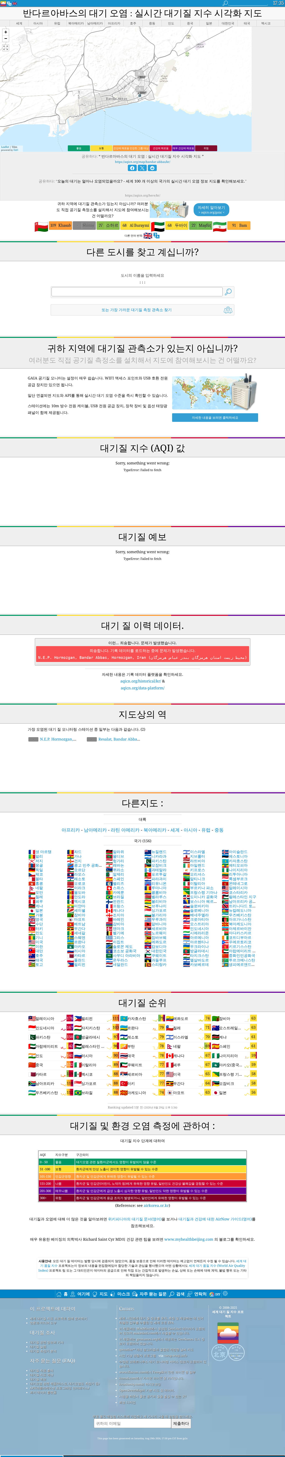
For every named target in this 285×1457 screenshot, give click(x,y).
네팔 (35, 887)
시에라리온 (196, 932)
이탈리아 (194, 883)
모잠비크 (155, 865)
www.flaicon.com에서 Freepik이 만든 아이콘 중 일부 (157, 1372)
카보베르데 (196, 964)
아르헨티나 (196, 941)
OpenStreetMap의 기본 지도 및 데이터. (146, 1390)
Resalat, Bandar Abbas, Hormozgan (113, 741)
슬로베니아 (196, 910)
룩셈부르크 (235, 878)
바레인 (115, 919)
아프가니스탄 (236, 919)
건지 (74, 860)
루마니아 (155, 887)
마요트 (76, 919)
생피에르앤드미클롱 (238, 966)
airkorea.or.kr (156, 1205)
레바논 (115, 865)
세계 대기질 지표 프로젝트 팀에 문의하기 (58, 1318)
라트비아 (194, 860)
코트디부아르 (236, 937)
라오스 (76, 874)
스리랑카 (155, 964)
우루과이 (155, 919)
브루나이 (155, 905)
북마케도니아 (236, 923)
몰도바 (76, 892)
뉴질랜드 (155, 851)
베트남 (76, 923)
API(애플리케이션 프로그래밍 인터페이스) (59, 1388)
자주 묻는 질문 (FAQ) (52, 1360)
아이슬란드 (235, 851)
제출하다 (181, 1423)
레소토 (76, 878)
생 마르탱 (40, 851)
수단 (35, 923)
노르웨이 (155, 932)
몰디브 (115, 856)
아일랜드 (194, 865)
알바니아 (155, 923)
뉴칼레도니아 (236, 910)
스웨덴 (76, 937)
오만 (35, 892)
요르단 (76, 869)
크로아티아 (196, 919)
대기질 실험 (38, 1346)
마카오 (76, 946)
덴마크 (115, 928)
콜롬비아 (155, 892)
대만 (35, 950)
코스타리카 (235, 892)
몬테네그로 (235, 883)
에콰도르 (155, 941)
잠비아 (76, 914)
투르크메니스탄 (238, 959)
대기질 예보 (38, 1379)
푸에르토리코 (236, 941)
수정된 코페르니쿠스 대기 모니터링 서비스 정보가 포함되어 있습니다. (162, 1363)
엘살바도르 (196, 959)
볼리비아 (155, 901)
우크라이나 (196, 946)
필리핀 (76, 964)
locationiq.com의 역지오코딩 (140, 1384)
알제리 (115, 874)
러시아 (76, 950)
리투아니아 (235, 874)
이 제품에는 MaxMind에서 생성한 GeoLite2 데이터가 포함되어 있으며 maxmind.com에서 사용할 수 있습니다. (162, 1330)
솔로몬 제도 (119, 946)
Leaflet (5, 147)
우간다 (76, 928)
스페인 (115, 878)
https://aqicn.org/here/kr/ (142, 195)
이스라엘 (194, 851)
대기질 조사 (42, 1332)
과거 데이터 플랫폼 (43, 1392)
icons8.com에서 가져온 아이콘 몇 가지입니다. (151, 1378)
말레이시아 (235, 887)
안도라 (76, 896)
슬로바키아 (196, 905)
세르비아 (155, 928)
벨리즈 (115, 883)
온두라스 (117, 959)
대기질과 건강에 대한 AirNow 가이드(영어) (215, 1218)
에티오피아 (235, 865)
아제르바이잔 (236, 928)
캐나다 (115, 910)
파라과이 (155, 878)
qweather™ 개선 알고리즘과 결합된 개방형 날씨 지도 (156, 1349)
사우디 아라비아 (123, 955)
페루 (35, 901)
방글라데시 (196, 950)
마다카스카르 (236, 932)
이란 (35, 946)
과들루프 (155, 959)
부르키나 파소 (198, 887)
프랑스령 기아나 (200, 892)
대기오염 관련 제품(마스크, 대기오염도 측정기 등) (65, 1383)
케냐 (35, 905)
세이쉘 (76, 910)
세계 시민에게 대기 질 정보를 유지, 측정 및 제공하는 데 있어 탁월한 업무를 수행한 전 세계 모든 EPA (161, 1320)
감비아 (115, 923)
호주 (35, 955)
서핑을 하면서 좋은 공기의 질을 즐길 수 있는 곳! (152, 1396)
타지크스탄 (196, 955)
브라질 (115, 896)
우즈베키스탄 (236, 914)
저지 (35, 860)
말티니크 (194, 878)
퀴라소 (115, 869)
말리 (35, 856)
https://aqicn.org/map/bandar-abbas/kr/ (142, 162)
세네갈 (76, 932)
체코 (35, 874)
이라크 (76, 887)
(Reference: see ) (131, 1180)
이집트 (115, 941)
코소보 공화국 (121, 950)
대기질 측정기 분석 (43, 1351)
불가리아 (155, 914)
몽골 (35, 865)
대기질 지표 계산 (41, 1375)
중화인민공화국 (238, 955)
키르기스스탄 (236, 946)
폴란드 (76, 959)
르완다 (76, 941)
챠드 (74, 851)
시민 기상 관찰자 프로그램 (137, 1355)
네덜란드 (117, 964)
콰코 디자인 (127, 1402)
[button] (6, 32)
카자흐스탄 (235, 860)
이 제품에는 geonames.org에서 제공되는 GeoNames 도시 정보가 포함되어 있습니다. (162, 1341)
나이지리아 (235, 869)
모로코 (76, 883)
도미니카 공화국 (200, 896)
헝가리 (115, 860)
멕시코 (76, 901)
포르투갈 (155, 874)
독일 (35, 869)
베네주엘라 (196, 914)
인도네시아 (196, 928)
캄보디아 (155, 946)
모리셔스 (194, 874)
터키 (35, 928)
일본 (35, 910)
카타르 (76, 955)
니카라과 (155, 856)
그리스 (115, 937)
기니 (35, 937)
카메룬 (115, 892)
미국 (35, 941)
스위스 (115, 887)
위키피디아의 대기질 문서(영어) (134, 1218)
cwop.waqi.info (175, 1355)
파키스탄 (155, 860)
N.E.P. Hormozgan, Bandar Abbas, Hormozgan (52, 741)
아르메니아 (196, 937)
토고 (35, 964)
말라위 (115, 851)
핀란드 (115, 901)
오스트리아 (196, 923)
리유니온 (155, 883)
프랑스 (115, 905)
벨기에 (115, 932)
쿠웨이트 (155, 955)
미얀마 (76, 905)
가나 (74, 856)
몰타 (35, 878)
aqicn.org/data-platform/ (142, 687)
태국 (35, 959)
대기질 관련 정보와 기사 (47, 1342)
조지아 (115, 914)
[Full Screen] (6, 48)
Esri (16, 150)
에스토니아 (235, 856)
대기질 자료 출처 (41, 1370)
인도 (35, 932)
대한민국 (155, 950)
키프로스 (194, 869)
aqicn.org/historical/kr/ (140, 680)
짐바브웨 (155, 937)
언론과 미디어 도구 (43, 1323)
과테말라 (155, 869)
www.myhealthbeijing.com (189, 1239)
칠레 (35, 896)
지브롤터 (194, 856)
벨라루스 (155, 896)
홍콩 (35, 883)
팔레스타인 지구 (239, 896)
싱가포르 (155, 910)
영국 (35, 919)
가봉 (35, 914)
